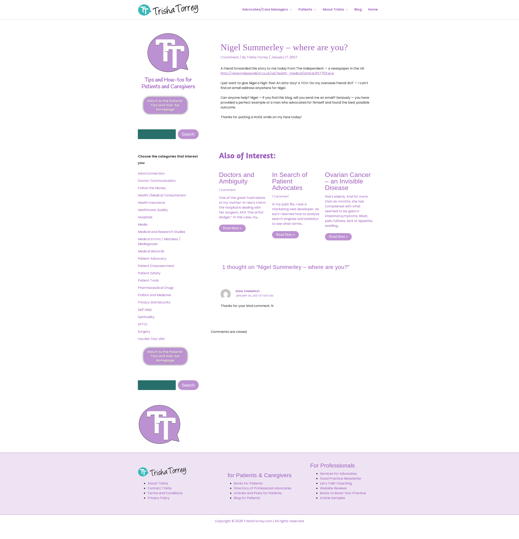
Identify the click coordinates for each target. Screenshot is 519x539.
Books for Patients (248, 483)
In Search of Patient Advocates (289, 181)
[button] (290, 9)
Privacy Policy (158, 498)
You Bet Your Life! (151, 338)
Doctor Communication (157, 180)
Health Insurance (151, 202)
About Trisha (333, 9)
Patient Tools (148, 280)
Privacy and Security (154, 302)
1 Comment (230, 57)
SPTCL (143, 324)
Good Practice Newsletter (340, 478)
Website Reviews (333, 488)
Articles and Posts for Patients (258, 493)
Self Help (145, 309)
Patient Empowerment (156, 266)
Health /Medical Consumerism (162, 195)
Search (188, 134)
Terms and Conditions (165, 493)
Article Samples (332, 498)
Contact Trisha (160, 488)
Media (142, 224)
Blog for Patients (247, 498)
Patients (305, 9)
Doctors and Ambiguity (236, 178)
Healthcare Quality (153, 210)
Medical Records (151, 251)
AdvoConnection (151, 173)
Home (373, 9)
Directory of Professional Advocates (262, 488)
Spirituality (146, 317)
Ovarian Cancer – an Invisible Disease (348, 181)
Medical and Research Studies (161, 231)
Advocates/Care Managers (265, 9)
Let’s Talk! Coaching (336, 483)
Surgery (144, 331)
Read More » (232, 228)
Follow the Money (152, 188)
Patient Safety (149, 273)
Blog (358, 9)
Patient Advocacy (152, 258)
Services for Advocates (338, 473)
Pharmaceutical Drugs (156, 287)
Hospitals (145, 217)
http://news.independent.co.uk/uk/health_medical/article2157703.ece (277, 73)
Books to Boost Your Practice (343, 493)
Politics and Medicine (154, 295)
